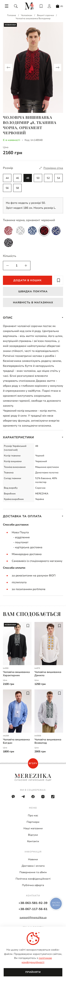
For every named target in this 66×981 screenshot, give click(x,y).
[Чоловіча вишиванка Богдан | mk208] (17, 711)
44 (7, 178)
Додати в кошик (27, 280)
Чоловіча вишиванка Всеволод (47, 741)
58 (17, 188)
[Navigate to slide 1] (23, 104)
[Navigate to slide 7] (39, 109)
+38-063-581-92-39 (33, 903)
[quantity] (7, 265)
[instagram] (43, 796)
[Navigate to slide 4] (42, 104)
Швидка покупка (33, 291)
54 (58, 178)
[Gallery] (33, 67)
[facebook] (33, 796)
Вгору (33, 763)
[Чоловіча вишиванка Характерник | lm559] (17, 643)
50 (37, 178)
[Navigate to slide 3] (36, 104)
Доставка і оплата (33, 866)
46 (17, 178)
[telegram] (23, 796)
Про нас (33, 815)
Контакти (33, 841)
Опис (8, 318)
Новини (33, 859)
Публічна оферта (33, 885)
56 (7, 188)
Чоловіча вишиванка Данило (47, 673)
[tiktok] (53, 796)
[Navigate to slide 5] (26, 109)
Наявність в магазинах (33, 302)
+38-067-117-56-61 (33, 909)
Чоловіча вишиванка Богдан (16, 741)
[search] (15, 6)
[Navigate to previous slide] (8, 67)
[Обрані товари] (41, 6)
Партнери (33, 822)
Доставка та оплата (22, 516)
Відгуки (33, 835)
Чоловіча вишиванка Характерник (16, 673)
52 (48, 178)
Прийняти (33, 972)
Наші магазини (33, 828)
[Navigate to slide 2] (29, 104)
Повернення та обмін (33, 872)
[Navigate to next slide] (57, 67)
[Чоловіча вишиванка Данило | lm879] (48, 643)
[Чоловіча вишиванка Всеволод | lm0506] (48, 711)
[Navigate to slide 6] (33, 109)
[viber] (13, 796)
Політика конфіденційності (33, 879)
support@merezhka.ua (33, 917)
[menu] (6, 6)
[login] (49, 6)
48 (27, 178)
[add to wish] (58, 280)
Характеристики (18, 437)
